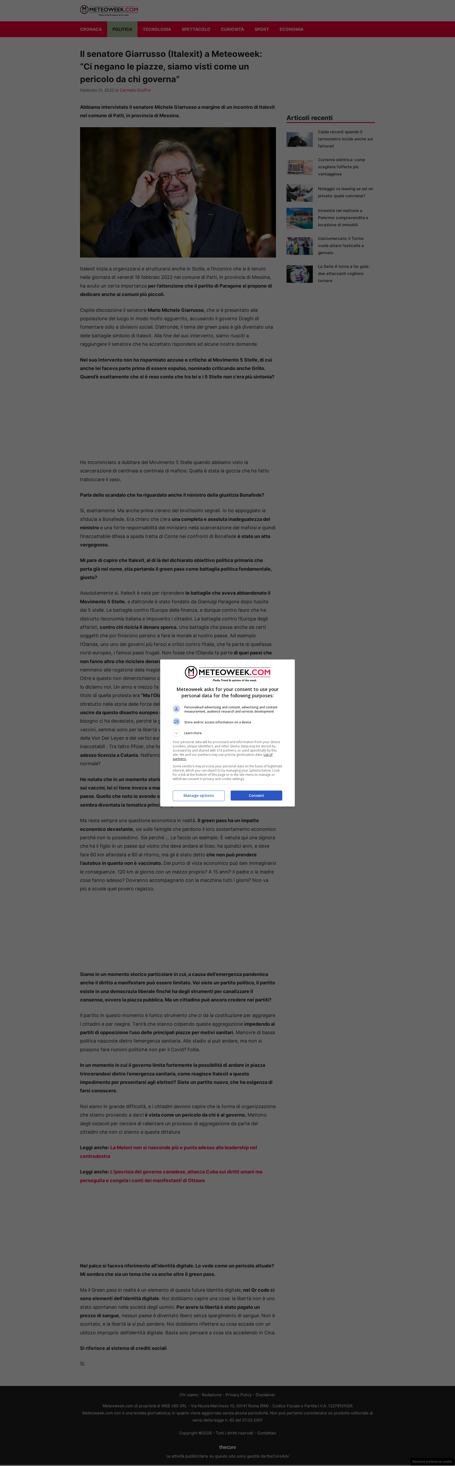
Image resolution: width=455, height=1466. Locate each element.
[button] (227, 733)
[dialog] (227, 733)
